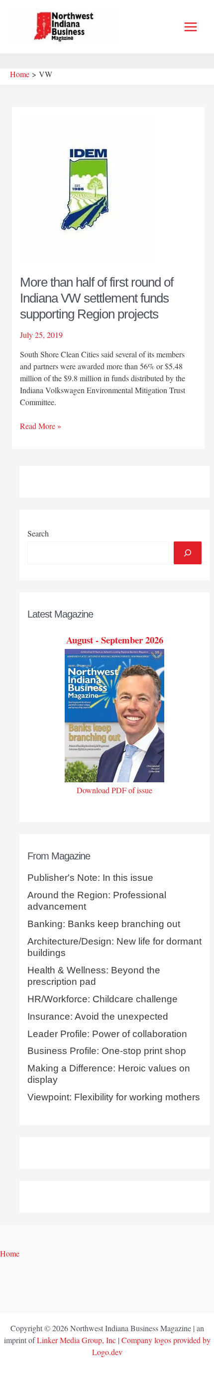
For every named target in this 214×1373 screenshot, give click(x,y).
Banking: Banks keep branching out (103, 924)
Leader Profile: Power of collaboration (107, 1034)
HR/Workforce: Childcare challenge (102, 999)
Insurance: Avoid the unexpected (97, 1016)
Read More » (40, 426)
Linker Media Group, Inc (76, 1340)
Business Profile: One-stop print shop (106, 1051)
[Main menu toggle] (190, 26)
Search (38, 533)
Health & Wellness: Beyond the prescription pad (93, 976)
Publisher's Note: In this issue (90, 877)
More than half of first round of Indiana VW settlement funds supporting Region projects (96, 298)
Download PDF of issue (114, 790)
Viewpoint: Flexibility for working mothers (113, 1097)
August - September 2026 (114, 639)
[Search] (188, 552)
